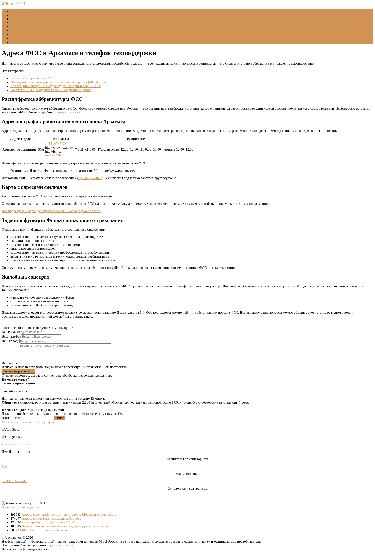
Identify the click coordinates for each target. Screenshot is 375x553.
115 (4, 466)
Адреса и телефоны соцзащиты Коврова (51, 518)
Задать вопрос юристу (18, 371)
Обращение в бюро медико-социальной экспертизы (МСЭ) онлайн (60, 82)
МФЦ (14, 15)
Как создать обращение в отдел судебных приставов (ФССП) (55, 86)
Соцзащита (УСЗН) (24, 19)
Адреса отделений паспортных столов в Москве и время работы (69, 514)
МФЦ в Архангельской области (43, 530)
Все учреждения (22, 30)
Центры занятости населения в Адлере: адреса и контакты (65, 526)
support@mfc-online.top (60, 545)
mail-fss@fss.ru (55, 155)
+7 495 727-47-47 (14, 481)
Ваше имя (9, 332)
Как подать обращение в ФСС (32, 78)
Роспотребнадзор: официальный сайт (49, 522)
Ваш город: (10, 341)
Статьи (15, 38)
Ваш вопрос (11, 363)
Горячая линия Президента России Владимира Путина (50, 90)
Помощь (16, 42)
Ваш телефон (11, 336)
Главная (16, 11)
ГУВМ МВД (19, 23)
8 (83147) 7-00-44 (57, 143)
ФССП (15, 26)
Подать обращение (24, 34)
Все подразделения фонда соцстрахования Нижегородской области (51, 211)
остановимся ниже (66, 112)
